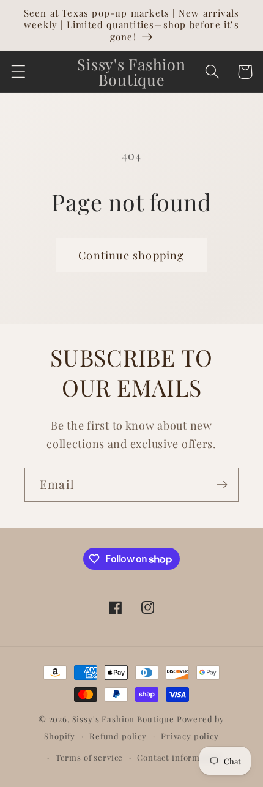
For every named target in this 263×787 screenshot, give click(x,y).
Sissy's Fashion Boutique (123, 719)
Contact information (179, 757)
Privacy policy (190, 736)
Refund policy (118, 736)
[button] (18, 72)
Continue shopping (131, 255)
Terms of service (89, 757)
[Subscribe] (222, 485)
